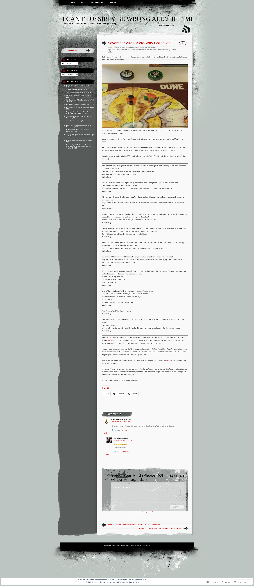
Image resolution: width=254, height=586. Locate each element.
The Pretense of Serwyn (74, 92)
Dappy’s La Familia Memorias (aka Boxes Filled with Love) (160, 528)
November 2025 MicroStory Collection (78, 125)
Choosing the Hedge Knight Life (76, 95)
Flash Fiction (145, 47)
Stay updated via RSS (166, 25)
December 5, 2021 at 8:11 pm (120, 421)
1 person (123, 430)
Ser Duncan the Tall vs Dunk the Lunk (78, 100)
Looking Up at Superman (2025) (76, 140)
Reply (106, 433)
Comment (177, 507)
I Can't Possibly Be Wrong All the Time (128, 18)
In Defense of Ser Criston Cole (76, 85)
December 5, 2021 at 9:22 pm (123, 440)
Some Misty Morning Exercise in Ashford (79, 116)
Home (73, 2)
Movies (113, 2)
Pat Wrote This (144, 50)
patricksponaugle (120, 438)
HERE (168, 360)
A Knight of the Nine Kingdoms (75, 121)
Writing (153, 47)
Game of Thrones (97, 2)
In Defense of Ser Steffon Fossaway (78, 107)
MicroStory (135, 50)
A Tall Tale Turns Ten (73, 89)
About (83, 2)
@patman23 (112, 340)
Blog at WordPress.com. (112, 545)
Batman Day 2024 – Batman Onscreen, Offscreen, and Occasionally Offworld (79, 145)
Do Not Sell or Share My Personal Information (135, 545)
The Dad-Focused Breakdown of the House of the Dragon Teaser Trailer (134, 525)
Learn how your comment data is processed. (139, 512)
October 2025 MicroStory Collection (77, 130)
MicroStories (125, 50)
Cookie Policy (134, 582)
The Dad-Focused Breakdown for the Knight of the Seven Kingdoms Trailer (80, 135)
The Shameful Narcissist (119, 419)
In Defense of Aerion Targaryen (76, 104)
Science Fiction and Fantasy (160, 50)
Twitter (173, 50)
